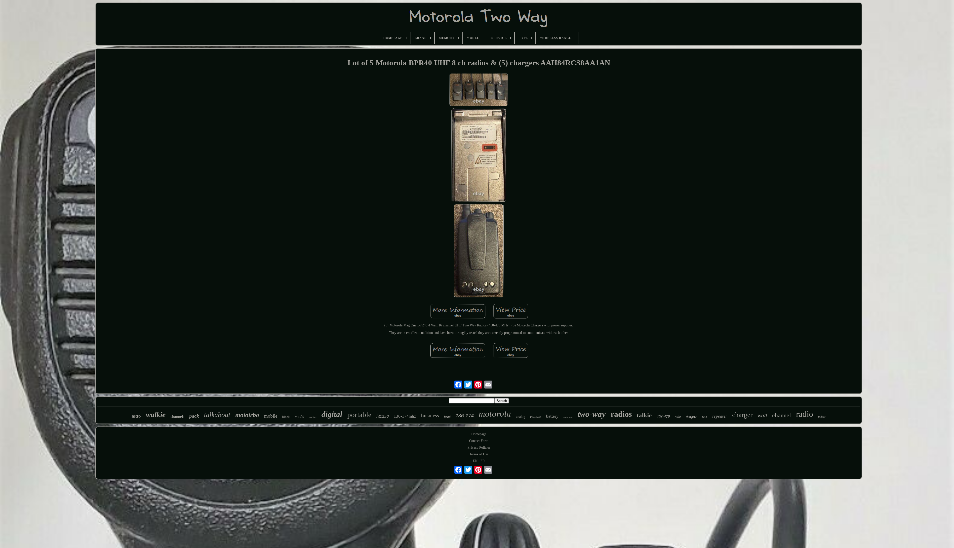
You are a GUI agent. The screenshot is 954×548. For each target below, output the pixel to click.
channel (781, 415)
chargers (691, 417)
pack (194, 416)
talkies (822, 417)
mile (678, 417)
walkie (155, 414)
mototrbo (247, 415)
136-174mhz (405, 416)
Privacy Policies (479, 447)
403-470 (663, 416)
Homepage (478, 434)
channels (177, 417)
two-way (592, 414)
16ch (704, 417)
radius (313, 417)
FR (482, 461)
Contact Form (478, 441)
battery (552, 416)
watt (762, 415)
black (286, 417)
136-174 (465, 415)
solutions (568, 417)
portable (359, 415)
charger (742, 415)
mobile (270, 416)
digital (331, 414)
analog (520, 417)
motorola (495, 414)
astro (136, 416)
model (299, 417)
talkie (644, 415)
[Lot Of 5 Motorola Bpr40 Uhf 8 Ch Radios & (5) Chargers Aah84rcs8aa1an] (479, 90)
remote (535, 416)
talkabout (217, 415)
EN (475, 461)
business (430, 416)
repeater (719, 416)
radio (804, 414)
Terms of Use (478, 454)
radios (621, 414)
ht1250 (382, 416)
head (447, 417)
